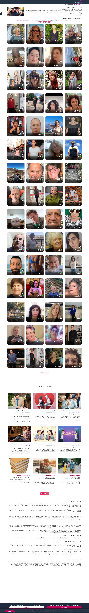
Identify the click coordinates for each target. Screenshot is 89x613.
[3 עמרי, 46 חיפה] (15, 195)
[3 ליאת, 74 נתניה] (54, 172)
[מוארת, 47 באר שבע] (35, 334)
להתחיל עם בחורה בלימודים (23, 475)
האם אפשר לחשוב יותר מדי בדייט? (71, 410)
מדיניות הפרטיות (49, 610)
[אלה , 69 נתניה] (54, 195)
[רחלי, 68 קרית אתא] (54, 311)
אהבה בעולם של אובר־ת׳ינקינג (23, 410)
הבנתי (9, 611)
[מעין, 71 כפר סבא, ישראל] (73, 357)
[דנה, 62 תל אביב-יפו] (54, 357)
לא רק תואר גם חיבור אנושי (48, 410)
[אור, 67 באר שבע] (35, 288)
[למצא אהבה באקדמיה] (69, 465)
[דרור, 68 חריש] (54, 288)
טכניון (72, 18)
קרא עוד (79, 14)
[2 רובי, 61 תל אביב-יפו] (73, 218)
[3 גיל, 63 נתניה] (35, 149)
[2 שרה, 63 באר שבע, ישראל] (35, 80)
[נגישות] (1, 14)
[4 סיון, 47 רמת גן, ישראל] (54, 56)
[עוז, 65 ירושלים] (15, 357)
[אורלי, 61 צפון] (73, 56)
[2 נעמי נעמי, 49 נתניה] (54, 334)
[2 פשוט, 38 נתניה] (15, 265)
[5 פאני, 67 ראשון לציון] (15, 126)
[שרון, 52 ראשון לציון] (35, 56)
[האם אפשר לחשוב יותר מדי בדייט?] (69, 401)
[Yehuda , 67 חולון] (73, 195)
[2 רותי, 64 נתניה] (73, 80)
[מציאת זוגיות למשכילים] (44, 465)
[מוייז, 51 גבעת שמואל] (15, 242)
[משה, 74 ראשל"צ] (15, 334)
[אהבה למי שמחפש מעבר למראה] (69, 434)
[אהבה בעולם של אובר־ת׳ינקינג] (19, 401)
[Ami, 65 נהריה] (54, 218)
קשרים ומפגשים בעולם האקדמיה (47, 443)
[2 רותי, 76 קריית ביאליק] (54, 149)
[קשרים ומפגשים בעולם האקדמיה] (44, 434)
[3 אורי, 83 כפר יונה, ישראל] (35, 172)
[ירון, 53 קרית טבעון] (35, 126)
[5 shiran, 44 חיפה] (73, 242)
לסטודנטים (65, 18)
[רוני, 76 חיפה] (54, 242)
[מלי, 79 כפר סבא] (15, 218)
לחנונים (69, 18)
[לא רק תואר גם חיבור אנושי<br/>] (44, 401)
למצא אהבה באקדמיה (74, 475)
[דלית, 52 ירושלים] (73, 311)
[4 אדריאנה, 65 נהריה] (54, 33)
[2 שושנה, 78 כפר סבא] (73, 172)
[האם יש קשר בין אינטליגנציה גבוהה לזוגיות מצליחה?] (19, 434)
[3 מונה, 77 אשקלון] (35, 33)
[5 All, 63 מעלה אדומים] (54, 80)
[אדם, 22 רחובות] (35, 218)
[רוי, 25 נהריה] (35, 265)
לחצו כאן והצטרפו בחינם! (23, 20)
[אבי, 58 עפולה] (73, 334)
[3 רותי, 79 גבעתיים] (73, 33)
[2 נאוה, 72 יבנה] (15, 80)
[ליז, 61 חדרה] (35, 311)
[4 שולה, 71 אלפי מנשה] (15, 149)
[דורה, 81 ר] (35, 103)
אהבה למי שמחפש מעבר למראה (72, 443)
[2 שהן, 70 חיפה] (73, 149)
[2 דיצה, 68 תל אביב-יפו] (35, 357)
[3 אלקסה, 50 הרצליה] (15, 103)
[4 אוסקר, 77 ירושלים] (54, 265)
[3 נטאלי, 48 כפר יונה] (35, 242)
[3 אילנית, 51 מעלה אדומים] (15, 56)
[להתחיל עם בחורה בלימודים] (19, 465)
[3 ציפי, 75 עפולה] (15, 288)
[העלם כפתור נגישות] (1, 12)
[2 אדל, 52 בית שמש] (15, 311)
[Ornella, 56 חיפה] (54, 126)
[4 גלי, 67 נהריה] (35, 195)
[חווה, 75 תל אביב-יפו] (15, 172)
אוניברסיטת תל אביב (77, 18)
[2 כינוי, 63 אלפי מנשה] (54, 103)
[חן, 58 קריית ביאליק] (73, 288)
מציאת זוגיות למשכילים (49, 475)
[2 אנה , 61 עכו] (73, 126)
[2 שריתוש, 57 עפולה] (73, 265)
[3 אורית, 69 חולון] (15, 33)
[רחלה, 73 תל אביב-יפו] (73, 103)
